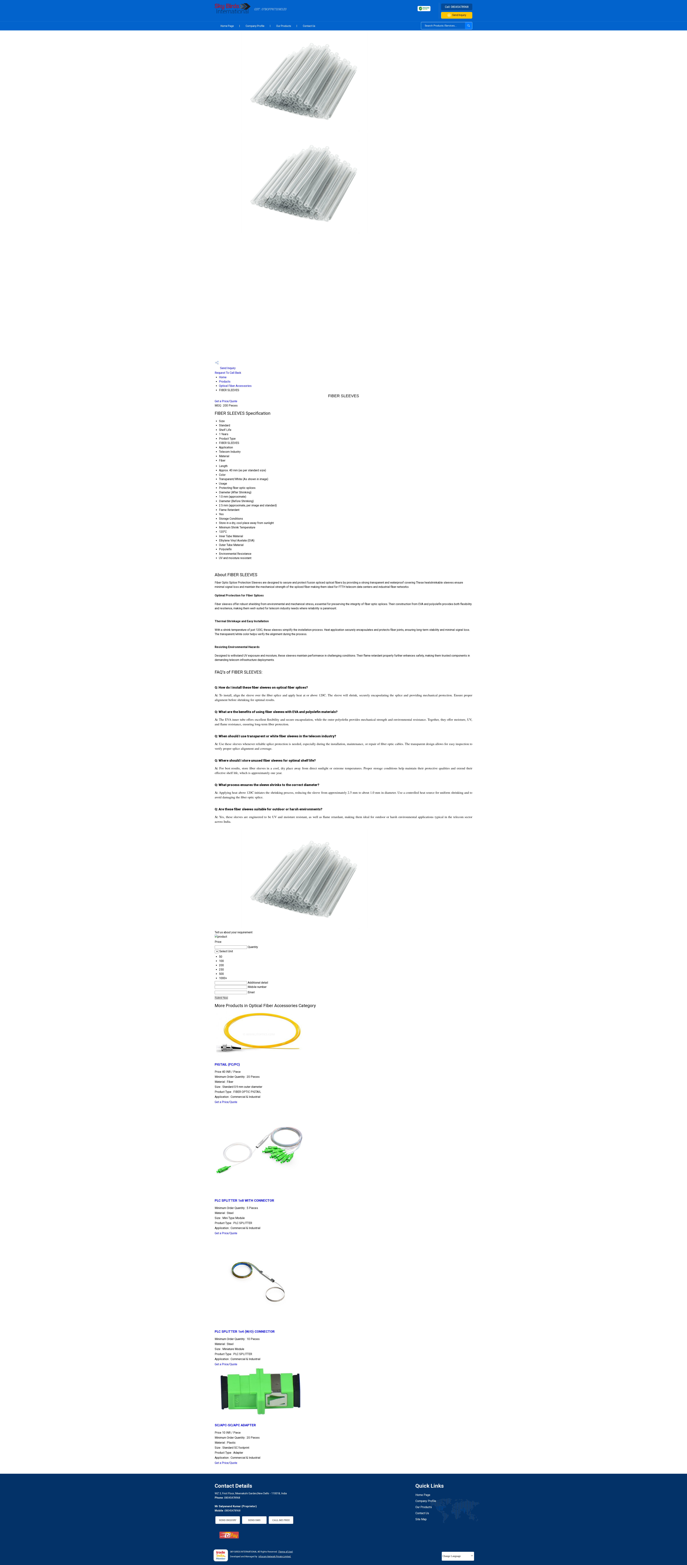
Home (222, 377)
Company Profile (255, 26)
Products (224, 381)
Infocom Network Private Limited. (275, 1556)
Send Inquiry (459, 15)
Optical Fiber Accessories (235, 386)
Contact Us (309, 26)
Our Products (283, 26)
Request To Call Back (228, 372)
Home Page (227, 26)
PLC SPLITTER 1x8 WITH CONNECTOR (244, 1201)
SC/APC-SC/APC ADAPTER (235, 1425)
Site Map (421, 1519)
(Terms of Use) (285, 1552)
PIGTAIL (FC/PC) (227, 1064)
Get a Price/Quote (226, 401)
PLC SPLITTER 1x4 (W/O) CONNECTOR (245, 1332)
